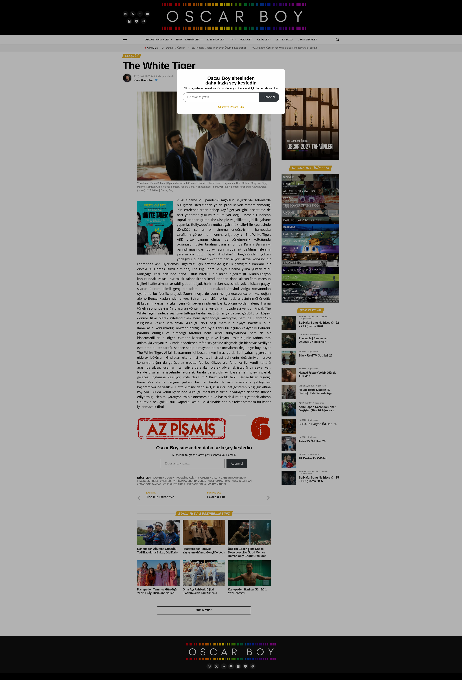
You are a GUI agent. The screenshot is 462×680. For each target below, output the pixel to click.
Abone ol (269, 97)
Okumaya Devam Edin (231, 106)
